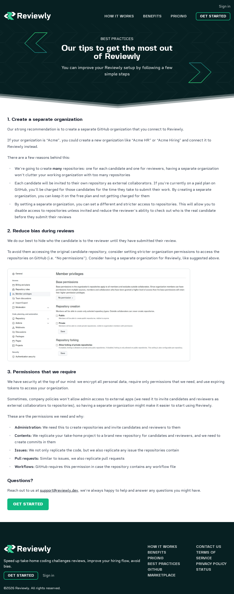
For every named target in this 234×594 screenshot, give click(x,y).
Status (203, 569)
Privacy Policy (211, 564)
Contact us (208, 547)
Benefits (152, 16)
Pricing (179, 16)
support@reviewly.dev (59, 490)
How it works (119, 16)
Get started (213, 16)
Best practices (164, 564)
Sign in (224, 6)
